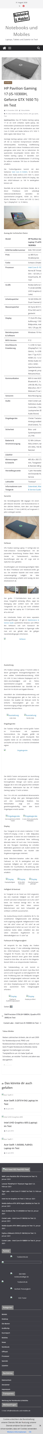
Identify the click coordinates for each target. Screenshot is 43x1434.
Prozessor (5, 1356)
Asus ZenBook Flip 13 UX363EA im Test (16, 1211)
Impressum (6, 1389)
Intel (9, 114)
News (4, 1342)
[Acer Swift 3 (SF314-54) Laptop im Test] (7, 1095)
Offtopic (5, 1351)
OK (30, 1432)
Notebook (8, 82)
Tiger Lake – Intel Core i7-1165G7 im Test (17, 1191)
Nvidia (20, 114)
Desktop (5, 1319)
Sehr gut (31, 114)
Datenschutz (6, 1380)
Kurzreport (6, 1333)
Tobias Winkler (25, 110)
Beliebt (4, 1314)
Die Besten (6, 1324)
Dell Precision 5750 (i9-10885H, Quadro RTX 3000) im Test (22, 1016)
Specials (5, 1361)
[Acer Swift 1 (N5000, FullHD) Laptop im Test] (7, 1139)
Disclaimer (6, 1385)
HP (6, 114)
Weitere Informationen (16, 1432)
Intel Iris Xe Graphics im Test (12, 1199)
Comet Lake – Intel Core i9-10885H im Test (18, 1240)
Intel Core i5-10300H (19, 172)
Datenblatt (32, 486)
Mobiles (5, 1338)
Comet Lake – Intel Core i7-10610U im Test (18, 1218)
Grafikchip (5, 1328)
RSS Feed (25, 1169)
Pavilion (25, 114)
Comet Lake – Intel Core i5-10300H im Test (21, 1023)
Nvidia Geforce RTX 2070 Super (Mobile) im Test (19, 1203)
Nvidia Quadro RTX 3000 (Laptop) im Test (17, 1226)
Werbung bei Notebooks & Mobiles (15, 1400)
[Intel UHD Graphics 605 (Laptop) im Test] (12, 1117)
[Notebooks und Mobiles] (4, 48)
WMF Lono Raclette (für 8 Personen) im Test (18, 1176)
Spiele (36, 114)
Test (5, 116)
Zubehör (5, 1366)
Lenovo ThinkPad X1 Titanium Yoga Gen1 (17, 1184)
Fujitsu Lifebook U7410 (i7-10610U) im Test (18, 1233)
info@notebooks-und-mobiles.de (18, 1411)
